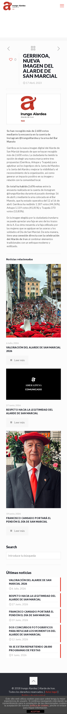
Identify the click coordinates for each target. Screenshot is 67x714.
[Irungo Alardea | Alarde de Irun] (14, 5)
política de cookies (39, 705)
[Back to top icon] (33, 681)
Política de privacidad (33, 695)
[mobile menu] (62, 5)
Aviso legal (51, 691)
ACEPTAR (35, 711)
